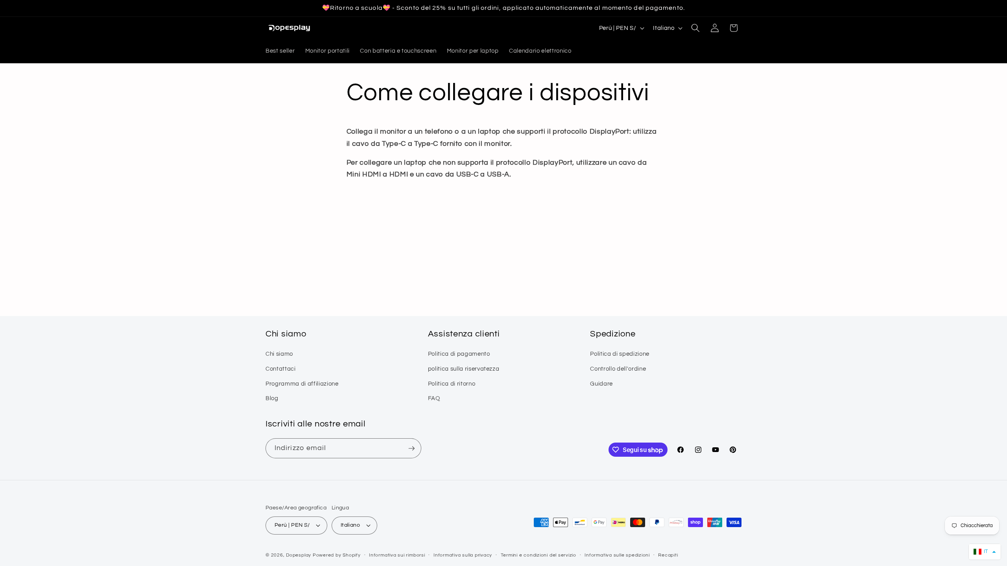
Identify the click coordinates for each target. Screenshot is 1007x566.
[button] (695, 27)
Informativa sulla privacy (462, 555)
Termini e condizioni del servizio (538, 555)
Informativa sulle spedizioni (617, 555)
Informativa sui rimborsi (397, 555)
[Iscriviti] (411, 448)
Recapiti (668, 555)
